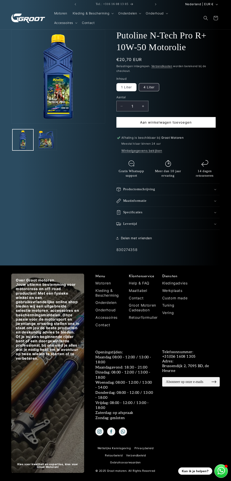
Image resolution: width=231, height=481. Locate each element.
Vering (168, 312)
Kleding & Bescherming (107, 293)
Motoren (103, 283)
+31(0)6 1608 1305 (179, 356)
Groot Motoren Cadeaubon (142, 307)
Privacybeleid (144, 448)
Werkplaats (172, 290)
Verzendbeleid (136, 455)
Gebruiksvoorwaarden (125, 462)
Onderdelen (105, 302)
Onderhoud (105, 310)
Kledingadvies (175, 283)
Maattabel (138, 290)
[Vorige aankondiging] (75, 4)
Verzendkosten (161, 66)
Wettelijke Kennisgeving (114, 448)
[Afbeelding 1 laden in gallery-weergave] (22, 139)
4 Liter (149, 87)
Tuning (168, 305)
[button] (93, 13)
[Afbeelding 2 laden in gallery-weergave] (46, 139)
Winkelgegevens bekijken (141, 151)
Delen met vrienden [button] (136, 238)
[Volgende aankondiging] (156, 4)
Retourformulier (143, 317)
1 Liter (126, 87)
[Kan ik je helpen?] (221, 471)
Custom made (175, 298)
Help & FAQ (139, 283)
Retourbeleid (113, 455)
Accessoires (106, 317)
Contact (102, 325)
